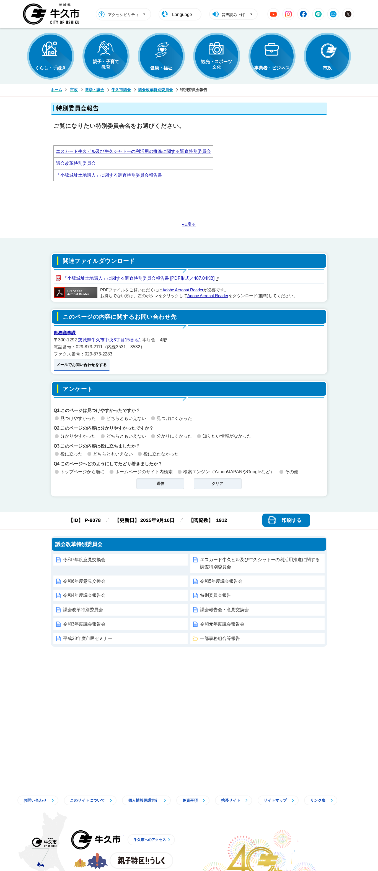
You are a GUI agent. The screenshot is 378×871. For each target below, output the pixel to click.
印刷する (292, 520)
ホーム (56, 89)
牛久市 (95, 839)
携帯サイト (230, 800)
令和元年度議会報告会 (222, 624)
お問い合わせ (35, 800)
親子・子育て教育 (106, 64)
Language (182, 14)
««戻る (189, 224)
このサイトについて (87, 800)
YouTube (273, 14)
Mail (333, 14)
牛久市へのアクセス (150, 840)
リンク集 (318, 800)
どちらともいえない (126, 418)
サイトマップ (275, 800)
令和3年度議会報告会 (84, 624)
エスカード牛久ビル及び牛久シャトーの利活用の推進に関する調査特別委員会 (133, 151)
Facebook (303, 14)
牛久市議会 (121, 89)
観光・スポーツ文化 (216, 64)
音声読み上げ (233, 14)
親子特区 (141, 860)
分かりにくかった (174, 436)
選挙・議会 (94, 89)
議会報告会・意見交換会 (224, 609)
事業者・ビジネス (272, 68)
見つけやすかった (78, 418)
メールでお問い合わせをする (81, 364)
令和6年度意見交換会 (84, 581)
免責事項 (190, 800)
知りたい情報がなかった (227, 436)
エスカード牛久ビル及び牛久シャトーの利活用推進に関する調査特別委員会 (260, 563)
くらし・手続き (50, 68)
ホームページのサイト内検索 (144, 471)
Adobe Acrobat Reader (182, 290)
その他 (291, 471)
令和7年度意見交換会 (84, 559)
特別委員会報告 (215, 595)
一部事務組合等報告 (220, 638)
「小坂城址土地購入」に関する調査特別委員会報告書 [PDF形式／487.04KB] (138, 278)
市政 (327, 68)
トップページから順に (82, 471)
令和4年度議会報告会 (84, 595)
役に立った (71, 454)
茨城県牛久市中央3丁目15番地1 (109, 340)
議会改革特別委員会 (155, 89)
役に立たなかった (161, 454)
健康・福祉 (161, 68)
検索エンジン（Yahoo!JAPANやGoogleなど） (229, 471)
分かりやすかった (78, 436)
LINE (318, 14)
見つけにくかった (174, 418)
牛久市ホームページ (52, 14)
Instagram (288, 14)
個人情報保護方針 (143, 800)
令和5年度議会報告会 (221, 581)
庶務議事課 (65, 332)
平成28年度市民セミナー (87, 638)
